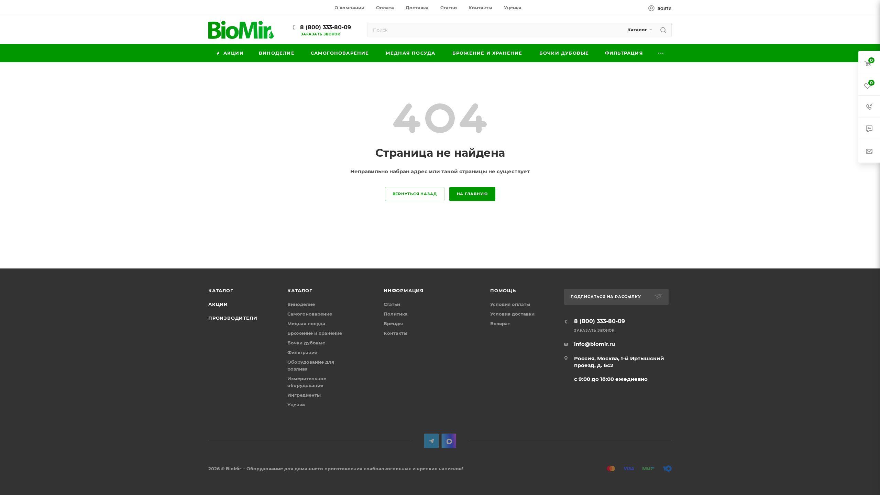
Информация (404, 290)
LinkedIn (448, 440)
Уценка (296, 404)
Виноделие (301, 304)
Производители (232, 318)
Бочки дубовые (306, 342)
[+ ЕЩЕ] (661, 53)
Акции (218, 304)
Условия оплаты (510, 304)
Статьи (392, 304)
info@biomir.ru (594, 344)
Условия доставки (512, 314)
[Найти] (663, 30)
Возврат (500, 323)
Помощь (503, 290)
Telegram (431, 440)
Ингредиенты (304, 395)
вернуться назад (415, 193)
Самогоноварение (309, 314)
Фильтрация (302, 352)
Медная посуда (306, 323)
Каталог (220, 290)
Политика (396, 314)
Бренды (393, 323)
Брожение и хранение (314, 333)
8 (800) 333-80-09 (324, 27)
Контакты (395, 333)
